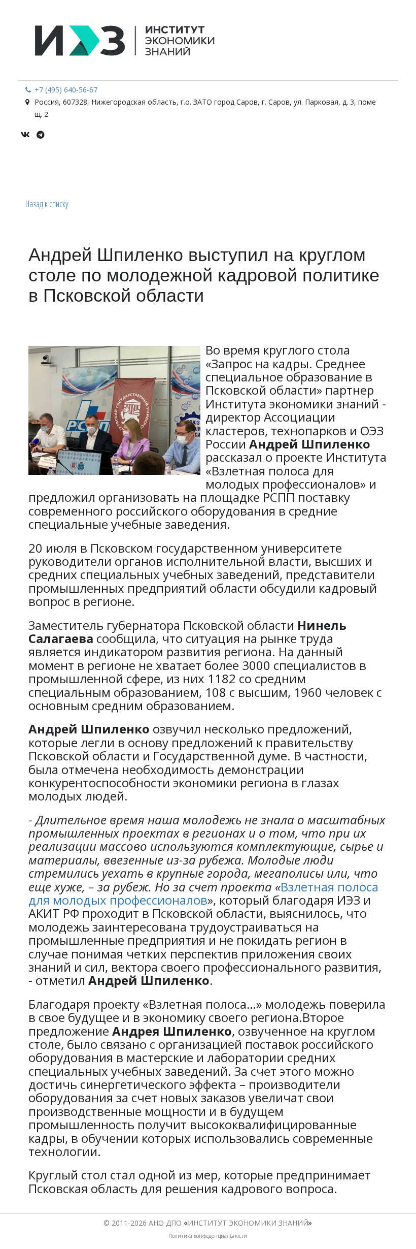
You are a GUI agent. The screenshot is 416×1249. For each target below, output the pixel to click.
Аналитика (367, 167)
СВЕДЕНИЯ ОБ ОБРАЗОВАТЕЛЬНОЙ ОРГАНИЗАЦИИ (122, 167)
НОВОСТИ (247, 167)
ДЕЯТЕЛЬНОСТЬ (301, 167)
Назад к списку (46, 204)
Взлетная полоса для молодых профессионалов (203, 893)
